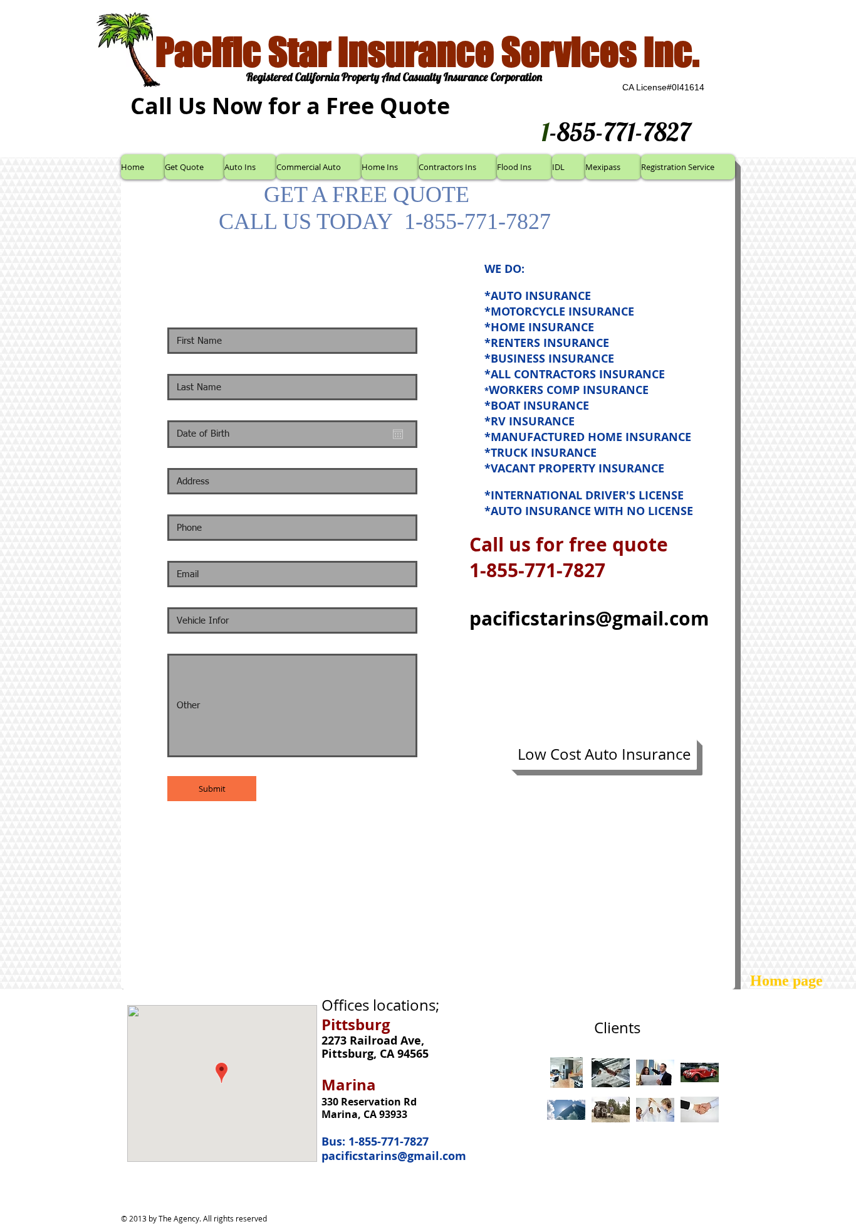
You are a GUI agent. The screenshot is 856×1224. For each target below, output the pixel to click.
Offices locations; (380, 1005)
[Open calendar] (398, 434)
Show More (633, 1134)
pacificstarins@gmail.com (589, 618)
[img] (566, 1072)
